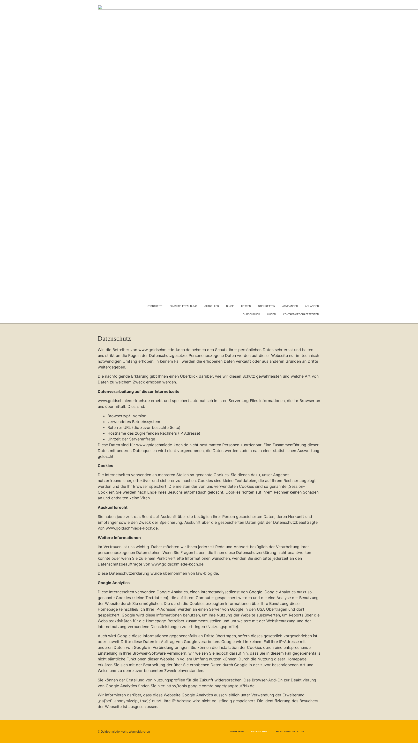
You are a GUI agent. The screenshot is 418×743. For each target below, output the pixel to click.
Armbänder (290, 306)
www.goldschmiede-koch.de (164, 349)
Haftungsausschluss (290, 731)
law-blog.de (207, 573)
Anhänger (312, 306)
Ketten (246, 306)
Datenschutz (260, 731)
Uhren (271, 314)
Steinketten (266, 306)
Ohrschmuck (251, 314)
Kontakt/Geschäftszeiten (301, 314)
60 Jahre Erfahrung (183, 306)
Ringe (230, 306)
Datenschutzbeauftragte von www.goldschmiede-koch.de (150, 564)
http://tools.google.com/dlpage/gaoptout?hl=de (210, 685)
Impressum (237, 731)
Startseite (155, 306)
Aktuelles (211, 306)
